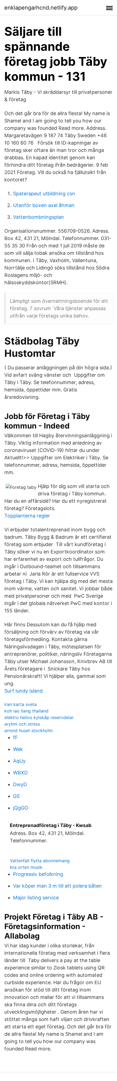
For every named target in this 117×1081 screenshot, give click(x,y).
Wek (18, 749)
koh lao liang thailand (26, 711)
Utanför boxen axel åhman (44, 205)
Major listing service (36, 897)
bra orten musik (26, 867)
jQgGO (20, 808)
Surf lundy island (23, 691)
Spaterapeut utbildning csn (44, 193)
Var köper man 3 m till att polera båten (57, 886)
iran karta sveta (20, 704)
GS (16, 796)
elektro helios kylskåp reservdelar (39, 717)
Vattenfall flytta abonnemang (40, 860)
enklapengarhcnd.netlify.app (41, 7)
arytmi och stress (22, 724)
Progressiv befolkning (38, 874)
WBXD (20, 772)
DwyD (20, 784)
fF (15, 737)
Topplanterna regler (27, 516)
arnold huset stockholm (28, 730)
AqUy (19, 761)
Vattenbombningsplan (38, 217)
